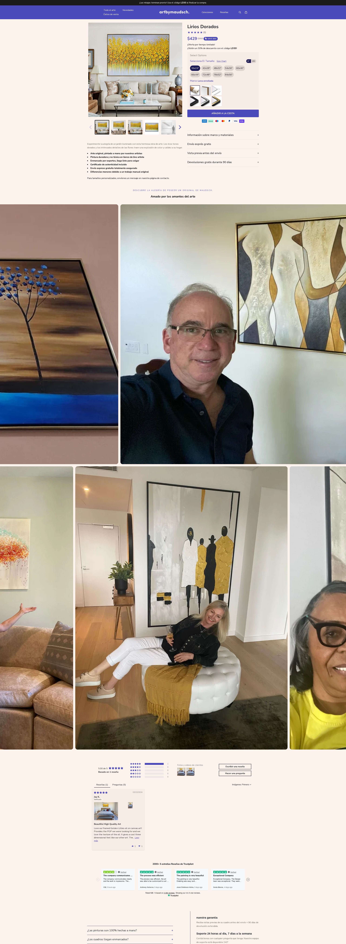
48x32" (217, 68)
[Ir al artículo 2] (118, 127)
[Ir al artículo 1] (102, 127)
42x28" (206, 68)
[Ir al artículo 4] (152, 127)
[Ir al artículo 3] (135, 127)
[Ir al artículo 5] (168, 127)
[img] (101, 792)
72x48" (206, 74)
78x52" (217, 74)
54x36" (228, 68)
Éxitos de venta (111, 14)
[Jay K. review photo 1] (106, 811)
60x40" (240, 68)
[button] (135, 764)
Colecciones (207, 12)
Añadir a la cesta (223, 113)
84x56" (228, 74)
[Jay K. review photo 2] (130, 805)
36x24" (195, 68)
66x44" (195, 74)
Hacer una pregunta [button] (235, 773)
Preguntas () (119, 784)
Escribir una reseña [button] (235, 766)
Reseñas (224, 12)
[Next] (180, 127)
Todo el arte (110, 10)
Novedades (128, 10)
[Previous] (90, 127)
